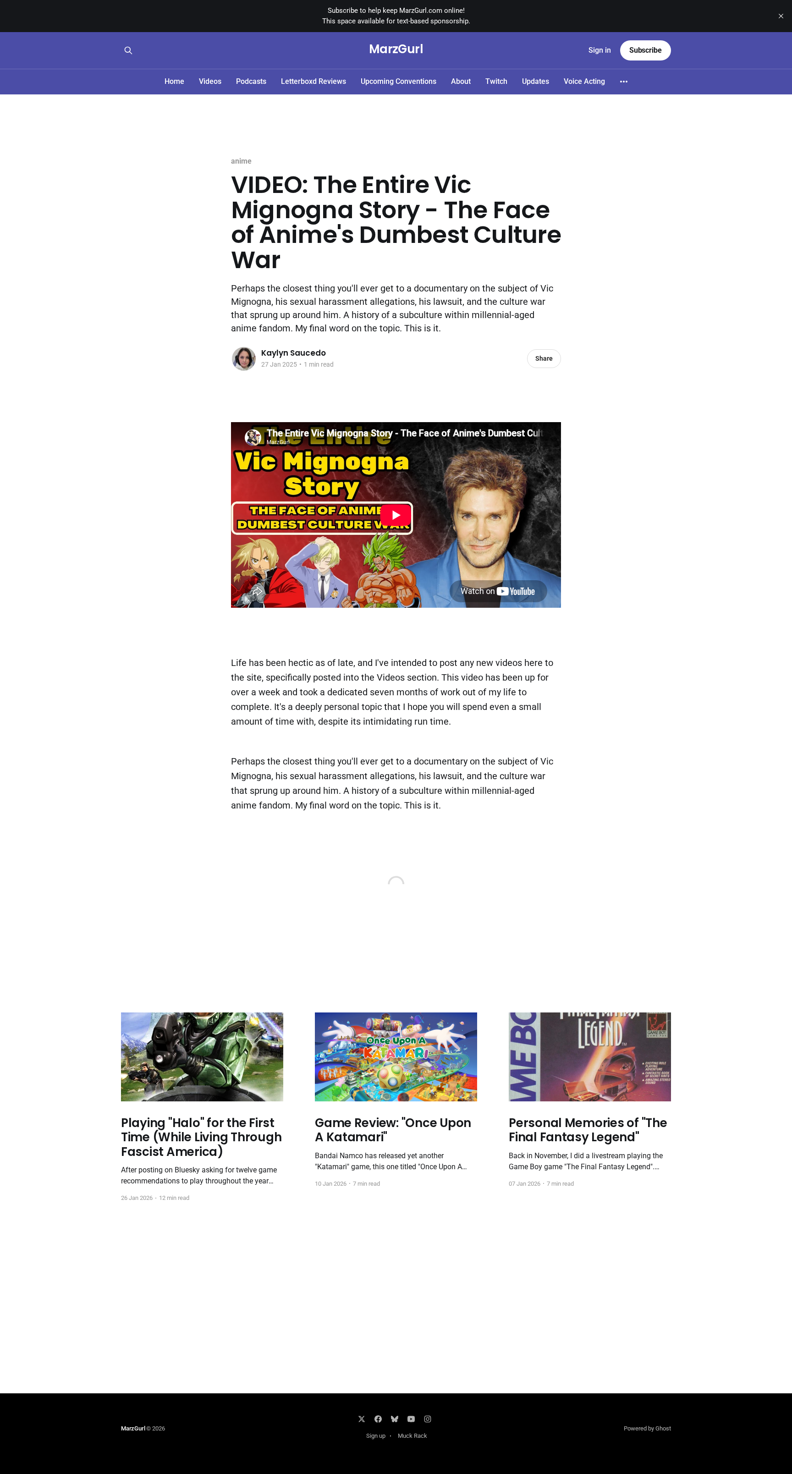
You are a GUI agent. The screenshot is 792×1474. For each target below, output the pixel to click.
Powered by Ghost (647, 1428)
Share (544, 358)
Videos (210, 81)
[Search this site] (128, 50)
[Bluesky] (394, 1419)
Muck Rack (412, 1435)
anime (241, 161)
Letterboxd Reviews (313, 81)
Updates (535, 81)
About (461, 81)
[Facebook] (378, 1419)
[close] (781, 16)
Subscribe (645, 50)
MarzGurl (396, 49)
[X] (361, 1419)
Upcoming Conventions (398, 81)
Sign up (375, 1435)
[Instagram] (427, 1419)
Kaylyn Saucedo (293, 352)
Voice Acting (584, 81)
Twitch (496, 81)
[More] (624, 81)
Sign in (599, 50)
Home (174, 81)
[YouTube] (411, 1419)
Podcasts (251, 81)
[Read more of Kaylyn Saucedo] (244, 359)
